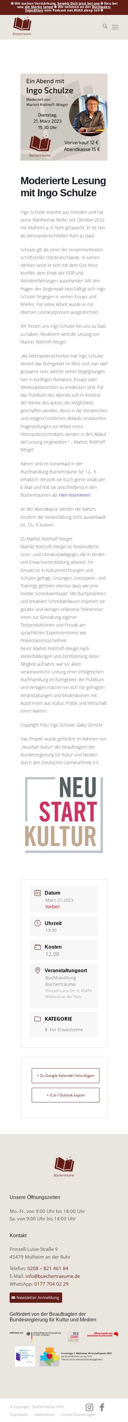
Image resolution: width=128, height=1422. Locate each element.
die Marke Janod (39, 6)
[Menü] (115, 27)
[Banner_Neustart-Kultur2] (64, 1337)
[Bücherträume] (53, 27)
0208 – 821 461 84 (47, 1268)
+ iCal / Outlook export (66, 1095)
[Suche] (101, 27)
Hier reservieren (74, 495)
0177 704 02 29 (51, 1284)
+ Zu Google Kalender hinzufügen (65, 1075)
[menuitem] (101, 27)
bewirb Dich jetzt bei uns (78, 3)
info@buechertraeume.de (52, 1276)
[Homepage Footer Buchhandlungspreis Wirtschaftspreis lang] (64, 1356)
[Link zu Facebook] (101, 1407)
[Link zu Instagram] (89, 1407)
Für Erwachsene (66, 1029)
